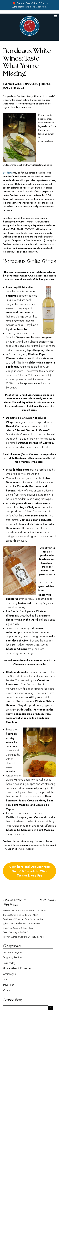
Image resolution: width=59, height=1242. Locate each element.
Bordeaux (7, 172)
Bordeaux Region (12, 952)
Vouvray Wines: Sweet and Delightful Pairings (24, 936)
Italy (5, 979)
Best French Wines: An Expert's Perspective (23, 919)
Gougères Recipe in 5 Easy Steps (18, 928)
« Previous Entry (14, 900)
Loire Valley (9, 963)
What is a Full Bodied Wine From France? (22, 923)
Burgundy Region (12, 957)
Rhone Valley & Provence (17, 968)
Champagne (9, 974)
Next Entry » (48, 900)
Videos (7, 990)
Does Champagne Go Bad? (15, 932)
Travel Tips (8, 985)
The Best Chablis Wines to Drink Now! (20, 915)
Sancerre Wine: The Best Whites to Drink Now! (24, 910)
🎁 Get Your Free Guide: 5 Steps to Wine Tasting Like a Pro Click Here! (30, 4)
